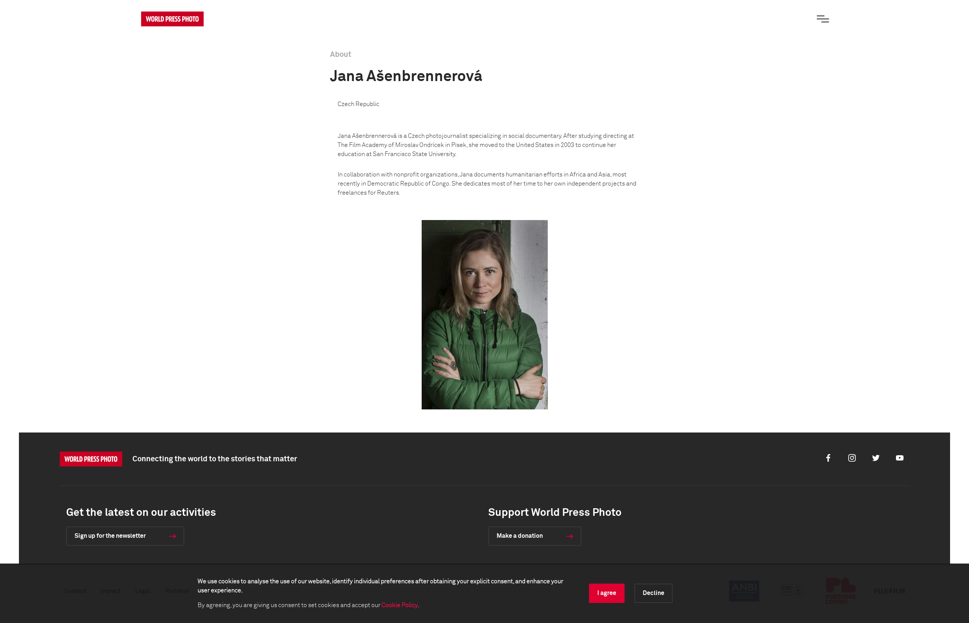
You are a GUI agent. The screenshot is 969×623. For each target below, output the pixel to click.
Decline (653, 593)
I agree (606, 593)
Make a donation (520, 536)
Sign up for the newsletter (110, 536)
